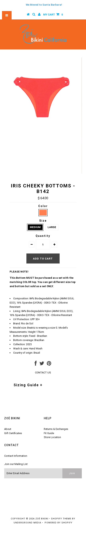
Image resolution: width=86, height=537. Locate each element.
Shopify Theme (61, 518)
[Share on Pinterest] (49, 364)
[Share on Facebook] (36, 364)
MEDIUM (35, 227)
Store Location (52, 437)
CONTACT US (43, 372)
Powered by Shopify (58, 522)
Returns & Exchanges (56, 428)
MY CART (53, 14)
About (7, 428)
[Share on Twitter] (41, 364)
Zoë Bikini (41, 518)
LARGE (52, 227)
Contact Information (15, 455)
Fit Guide (49, 433)
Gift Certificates (13, 433)
